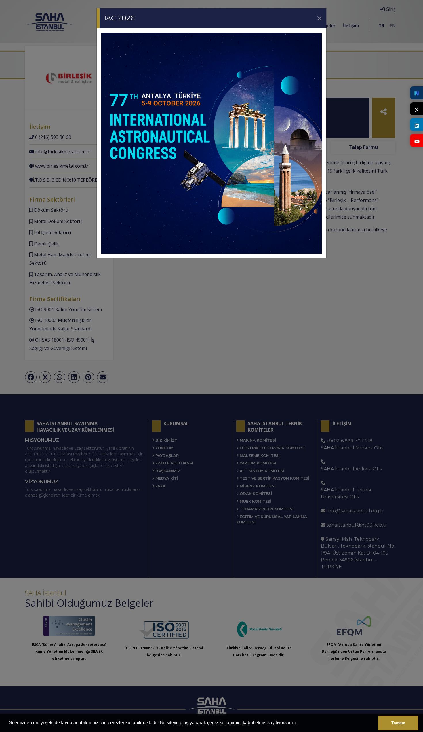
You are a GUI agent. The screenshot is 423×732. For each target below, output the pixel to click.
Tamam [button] (398, 722)
